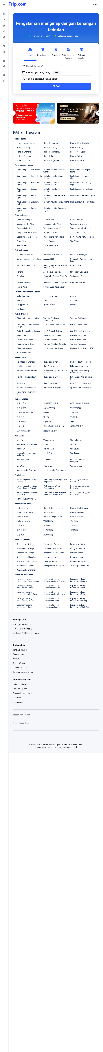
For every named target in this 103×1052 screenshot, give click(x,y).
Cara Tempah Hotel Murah (54, 325)
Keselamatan (18, 702)
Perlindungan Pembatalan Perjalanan (27, 493)
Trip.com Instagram (24, 348)
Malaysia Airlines (23, 296)
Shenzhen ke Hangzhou (27, 561)
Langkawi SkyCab (77, 283)
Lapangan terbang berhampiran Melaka (25, 587)
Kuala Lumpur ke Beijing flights (80, 171)
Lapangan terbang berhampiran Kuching (25, 599)
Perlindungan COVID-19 (26, 499)
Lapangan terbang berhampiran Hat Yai (51, 587)
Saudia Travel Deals (78, 340)
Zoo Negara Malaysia (52, 272)
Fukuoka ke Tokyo (51, 544)
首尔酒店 (74, 525)
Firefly (19, 300)
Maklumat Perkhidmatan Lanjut (26, 633)
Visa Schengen (76, 466)
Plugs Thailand (49, 241)
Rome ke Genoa (50, 561)
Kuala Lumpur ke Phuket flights (27, 196)
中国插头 (20, 417)
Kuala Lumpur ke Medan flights (53, 190)
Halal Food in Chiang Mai (80, 383)
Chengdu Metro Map (52, 224)
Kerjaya (16, 659)
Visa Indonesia (76, 440)
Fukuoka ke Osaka (77, 544)
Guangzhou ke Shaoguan (53, 566)
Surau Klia (21, 383)
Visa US (46, 444)
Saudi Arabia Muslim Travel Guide (81, 378)
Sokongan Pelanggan (22, 624)
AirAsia (73, 296)
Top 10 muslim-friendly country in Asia (79, 371)
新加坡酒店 (48, 535)
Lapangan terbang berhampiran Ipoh (77, 587)
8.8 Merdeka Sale (24, 353)
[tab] (30, 53)
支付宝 (46, 417)
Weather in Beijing (24, 228)
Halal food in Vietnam (26, 366)
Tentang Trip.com (20, 650)
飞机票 (73, 422)
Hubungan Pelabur (20, 684)
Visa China (74, 241)
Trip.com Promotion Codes (28, 318)
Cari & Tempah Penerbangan (28, 331)
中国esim (47, 412)
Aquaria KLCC (48, 259)
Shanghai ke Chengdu (26, 553)
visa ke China (22, 449)
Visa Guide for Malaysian (27, 444)
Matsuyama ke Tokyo (25, 548)
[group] (39, 36)
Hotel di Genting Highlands (54, 508)
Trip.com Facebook (78, 344)
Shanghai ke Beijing (25, 544)
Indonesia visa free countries (28, 470)
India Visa (21, 466)
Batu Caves (21, 276)
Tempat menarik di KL (52, 228)
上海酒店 (20, 525)
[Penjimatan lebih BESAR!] (34, 113)
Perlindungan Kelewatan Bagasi (80, 480)
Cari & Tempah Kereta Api (80, 331)
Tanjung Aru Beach (78, 276)
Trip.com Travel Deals (25, 344)
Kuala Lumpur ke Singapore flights (54, 209)
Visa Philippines (23, 459)
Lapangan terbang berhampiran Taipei (51, 599)
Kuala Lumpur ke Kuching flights (80, 183)
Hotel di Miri (48, 512)
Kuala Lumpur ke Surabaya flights (28, 203)
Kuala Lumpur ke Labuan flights (27, 190)
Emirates (73, 305)
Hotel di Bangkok (77, 160)
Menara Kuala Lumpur (26, 265)
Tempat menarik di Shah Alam (29, 233)
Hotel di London (23, 160)
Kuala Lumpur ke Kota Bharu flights (28, 183)
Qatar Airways (49, 305)
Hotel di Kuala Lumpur (26, 143)
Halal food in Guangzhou (80, 362)
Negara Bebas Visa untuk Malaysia (27, 454)
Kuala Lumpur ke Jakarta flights (53, 177)
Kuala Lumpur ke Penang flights (27, 209)
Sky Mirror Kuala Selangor (80, 272)
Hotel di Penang (23, 147)
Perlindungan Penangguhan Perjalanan (55, 480)
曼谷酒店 (47, 525)
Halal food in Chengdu (26, 362)
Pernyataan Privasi (20, 668)
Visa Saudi (74, 449)
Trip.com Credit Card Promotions (51, 319)
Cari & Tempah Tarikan (52, 331)
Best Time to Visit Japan (27, 237)
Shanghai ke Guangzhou (53, 548)
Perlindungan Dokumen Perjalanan (80, 487)
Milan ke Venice (76, 553)
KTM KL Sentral (76, 220)
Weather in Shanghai (78, 224)
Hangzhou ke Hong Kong (53, 553)
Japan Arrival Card (77, 233)
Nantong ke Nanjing (78, 561)
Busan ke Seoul (76, 557)
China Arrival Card (50, 245)
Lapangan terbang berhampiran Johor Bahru (27, 593)
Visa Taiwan (48, 466)
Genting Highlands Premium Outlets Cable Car (55, 266)
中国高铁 (74, 417)
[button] (4, 4)
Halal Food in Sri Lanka (52, 377)
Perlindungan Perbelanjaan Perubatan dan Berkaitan (54, 493)
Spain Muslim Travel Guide (81, 388)
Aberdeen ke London (25, 566)
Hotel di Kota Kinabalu (79, 143)
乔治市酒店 (48, 530)
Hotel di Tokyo (76, 156)
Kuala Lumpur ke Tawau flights (56, 202)
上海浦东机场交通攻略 (26, 412)
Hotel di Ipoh (22, 508)
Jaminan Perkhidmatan (22, 629)
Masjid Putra (22, 287)
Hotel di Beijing (76, 147)
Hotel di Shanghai (24, 152)
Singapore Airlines (50, 296)
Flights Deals (22, 335)
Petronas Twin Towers (52, 255)
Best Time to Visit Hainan (53, 237)
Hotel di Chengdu (24, 156)
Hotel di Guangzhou (51, 152)
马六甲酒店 (21, 530)
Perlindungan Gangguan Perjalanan (80, 493)
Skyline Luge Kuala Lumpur (54, 287)
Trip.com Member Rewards (54, 344)
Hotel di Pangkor (24, 521)
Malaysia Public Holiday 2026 (82, 348)
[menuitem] (4, 13)
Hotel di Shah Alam (25, 512)
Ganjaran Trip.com (20, 689)
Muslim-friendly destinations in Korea (55, 371)
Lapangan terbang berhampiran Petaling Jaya (54, 593)
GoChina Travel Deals (52, 340)
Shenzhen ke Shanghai (26, 557)
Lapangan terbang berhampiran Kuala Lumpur (28, 580)
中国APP (47, 422)
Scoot (45, 300)
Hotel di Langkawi (50, 143)
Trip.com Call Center (78, 318)
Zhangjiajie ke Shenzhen (80, 566)
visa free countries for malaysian (79, 460)
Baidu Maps (21, 241)
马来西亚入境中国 (50, 403)
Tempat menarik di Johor (80, 228)
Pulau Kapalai (75, 265)
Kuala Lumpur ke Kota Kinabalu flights (52, 183)
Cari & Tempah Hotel (78, 325)
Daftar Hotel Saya (20, 698)
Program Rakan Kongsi (22, 693)
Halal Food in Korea (51, 362)
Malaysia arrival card (51, 233)
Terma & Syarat (19, 663)
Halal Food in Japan (51, 366)
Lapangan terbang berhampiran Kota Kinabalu (54, 580)
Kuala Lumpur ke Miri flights (81, 189)
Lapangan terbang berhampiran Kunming (52, 606)
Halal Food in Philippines (27, 370)
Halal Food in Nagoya (52, 388)
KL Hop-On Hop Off (25, 255)
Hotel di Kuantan (24, 517)
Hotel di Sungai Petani (52, 517)
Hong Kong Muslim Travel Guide (27, 393)
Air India (73, 300)
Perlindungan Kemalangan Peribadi (27, 480)
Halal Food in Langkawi (26, 377)
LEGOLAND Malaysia (78, 255)
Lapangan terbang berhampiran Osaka (24, 606)
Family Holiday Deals (78, 335)
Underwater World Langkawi (55, 283)
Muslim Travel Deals (25, 340)
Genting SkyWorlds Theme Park (81, 260)
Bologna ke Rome (77, 548)
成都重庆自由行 (76, 426)
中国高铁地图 (22, 408)
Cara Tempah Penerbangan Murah (28, 326)
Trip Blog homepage (25, 220)
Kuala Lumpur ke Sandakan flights (54, 196)
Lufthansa (21, 309)
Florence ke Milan (50, 557)
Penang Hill (21, 272)
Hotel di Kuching (50, 147)
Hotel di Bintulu (76, 517)
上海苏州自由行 (50, 431)
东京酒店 (20, 535)
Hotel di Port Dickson (79, 508)
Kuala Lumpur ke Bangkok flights (54, 171)
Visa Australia (22, 245)
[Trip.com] (17, 4)
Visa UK (73, 444)
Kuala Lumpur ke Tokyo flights (82, 202)
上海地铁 (74, 412)
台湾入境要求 (49, 408)
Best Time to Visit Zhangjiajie (82, 237)
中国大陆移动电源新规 (79, 403)
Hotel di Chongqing (78, 152)
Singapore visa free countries (55, 470)
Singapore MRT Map (25, 224)
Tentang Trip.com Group (23, 672)
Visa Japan (74, 453)
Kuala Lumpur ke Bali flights (28, 170)
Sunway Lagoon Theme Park (29, 259)
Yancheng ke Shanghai (26, 570)
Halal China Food (50, 383)
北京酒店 (74, 530)
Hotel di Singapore (51, 160)
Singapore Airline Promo (53, 348)
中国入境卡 (21, 403)
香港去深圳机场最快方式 (53, 426)
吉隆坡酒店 (48, 521)
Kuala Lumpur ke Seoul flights (82, 195)
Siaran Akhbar (18, 654)
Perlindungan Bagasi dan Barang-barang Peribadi (27, 487)
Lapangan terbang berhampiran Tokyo (78, 593)
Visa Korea (47, 459)
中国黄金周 (21, 422)
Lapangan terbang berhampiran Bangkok (79, 580)
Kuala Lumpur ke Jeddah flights (80, 177)
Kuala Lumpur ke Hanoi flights (29, 176)
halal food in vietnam (79, 366)
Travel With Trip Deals (52, 335)
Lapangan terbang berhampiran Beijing (78, 599)
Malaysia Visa (48, 449)
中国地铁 (20, 426)
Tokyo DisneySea (24, 283)
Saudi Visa (47, 453)
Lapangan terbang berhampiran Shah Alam (80, 606)
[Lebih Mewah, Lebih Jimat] (78, 113)
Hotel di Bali (48, 156)
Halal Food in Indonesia (26, 388)
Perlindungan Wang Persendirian (51, 487)
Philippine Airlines (24, 305)
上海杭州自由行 (23, 431)
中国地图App (75, 408)
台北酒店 (74, 521)
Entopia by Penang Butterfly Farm (55, 277)
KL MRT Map (48, 220)
